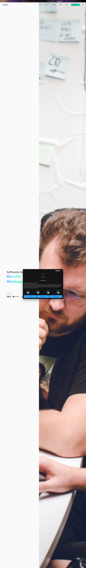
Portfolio (54, 4)
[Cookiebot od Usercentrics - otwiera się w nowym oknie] (56, 270)
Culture (60, 4)
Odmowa (30, 296)
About (40, 4)
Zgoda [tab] (43, 273)
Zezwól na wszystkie (56, 296)
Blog (67, 4)
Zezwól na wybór (43, 296)
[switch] (38, 292)
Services (46, 4)
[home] (5, 5)
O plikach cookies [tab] (43, 280)
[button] (82, 4)
